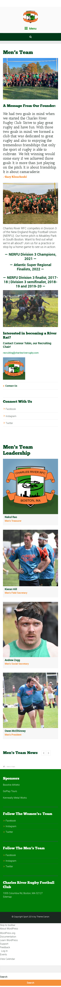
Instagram (11, 416)
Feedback (5, 947)
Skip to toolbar (7, 925)
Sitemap (7, 896)
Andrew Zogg (12, 660)
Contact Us (11, 385)
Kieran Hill (11, 589)
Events (3, 954)
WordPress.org (7, 933)
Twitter (9, 423)
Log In (4, 950)
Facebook (11, 409)
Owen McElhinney (15, 731)
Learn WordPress (9, 940)
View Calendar (7, 959)
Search (3, 976)
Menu (32, 28)
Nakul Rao (11, 517)
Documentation (8, 936)
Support (4, 943)
